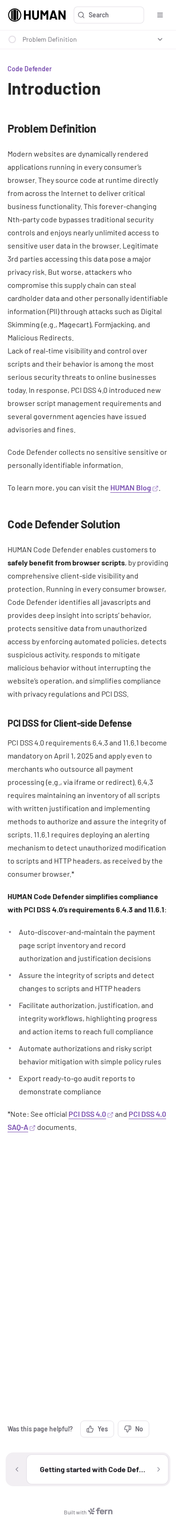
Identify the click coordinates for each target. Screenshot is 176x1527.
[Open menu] (160, 15)
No (139, 1429)
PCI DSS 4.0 (87, 1113)
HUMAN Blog (130, 487)
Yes (103, 1429)
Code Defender (30, 69)
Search (99, 15)
